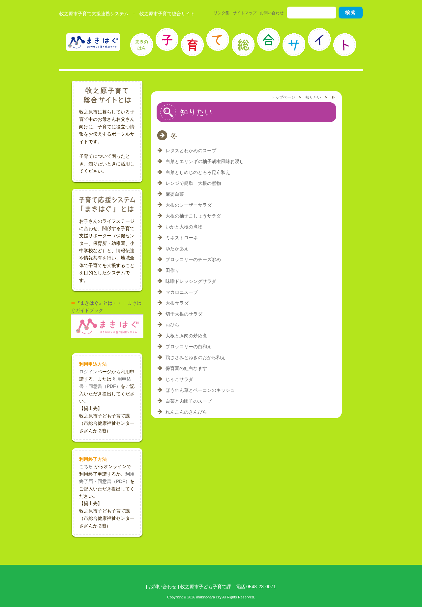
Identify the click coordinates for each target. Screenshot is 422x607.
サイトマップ (244, 13)
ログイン (88, 371)
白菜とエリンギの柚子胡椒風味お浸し (205, 161)
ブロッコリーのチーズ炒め (193, 259)
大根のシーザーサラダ (189, 205)
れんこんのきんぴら (186, 412)
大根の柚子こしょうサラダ (193, 216)
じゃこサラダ (179, 379)
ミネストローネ (182, 237)
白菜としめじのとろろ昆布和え (198, 172)
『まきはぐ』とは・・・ (100, 303)
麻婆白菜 (175, 194)
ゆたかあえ (177, 248)
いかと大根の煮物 (184, 226)
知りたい (313, 97)
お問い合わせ (272, 13)
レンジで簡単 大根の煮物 (193, 183)
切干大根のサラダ (184, 314)
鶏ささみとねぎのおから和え (196, 357)
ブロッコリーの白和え (189, 346)
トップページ (283, 97)
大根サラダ (177, 303)
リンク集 (221, 13)
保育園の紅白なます (186, 368)
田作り (172, 270)
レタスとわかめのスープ (191, 150)
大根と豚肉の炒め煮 (186, 335)
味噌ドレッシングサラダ (191, 281)
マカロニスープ (182, 292)
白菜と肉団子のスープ (189, 401)
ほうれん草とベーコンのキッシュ (200, 390)
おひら (172, 324)
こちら (86, 466)
